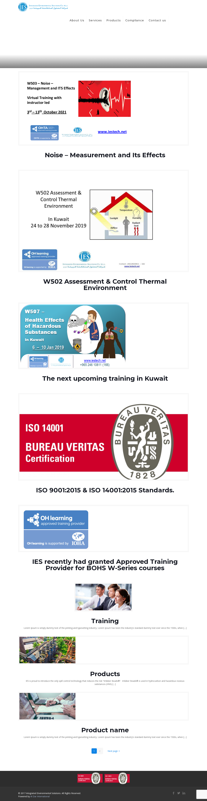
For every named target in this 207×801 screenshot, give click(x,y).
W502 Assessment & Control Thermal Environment (105, 284)
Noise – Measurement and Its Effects (105, 155)
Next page (113, 751)
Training (105, 621)
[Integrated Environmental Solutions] (43, 7)
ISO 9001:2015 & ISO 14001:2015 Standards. (105, 490)
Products (105, 674)
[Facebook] (173, 793)
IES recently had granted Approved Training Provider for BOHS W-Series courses (105, 565)
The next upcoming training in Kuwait (105, 378)
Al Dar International (40, 796)
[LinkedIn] (184, 793)
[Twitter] (179, 793)
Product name (105, 730)
